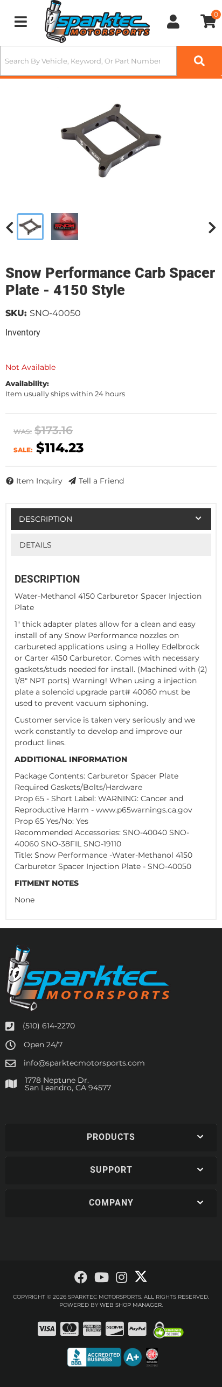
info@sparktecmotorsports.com (84, 1063)
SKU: (16, 313)
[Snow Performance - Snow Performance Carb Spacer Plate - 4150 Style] (111, 140)
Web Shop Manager (131, 1304)
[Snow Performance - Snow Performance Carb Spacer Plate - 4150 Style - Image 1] (30, 226)
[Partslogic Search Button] (199, 61)
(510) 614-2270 (49, 1026)
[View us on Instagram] (121, 1278)
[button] (111, 61)
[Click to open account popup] (173, 21)
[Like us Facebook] (80, 1278)
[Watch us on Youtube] (101, 1278)
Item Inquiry (39, 481)
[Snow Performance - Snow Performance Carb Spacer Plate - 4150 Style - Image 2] (64, 226)
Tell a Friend (101, 481)
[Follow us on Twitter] (141, 1277)
